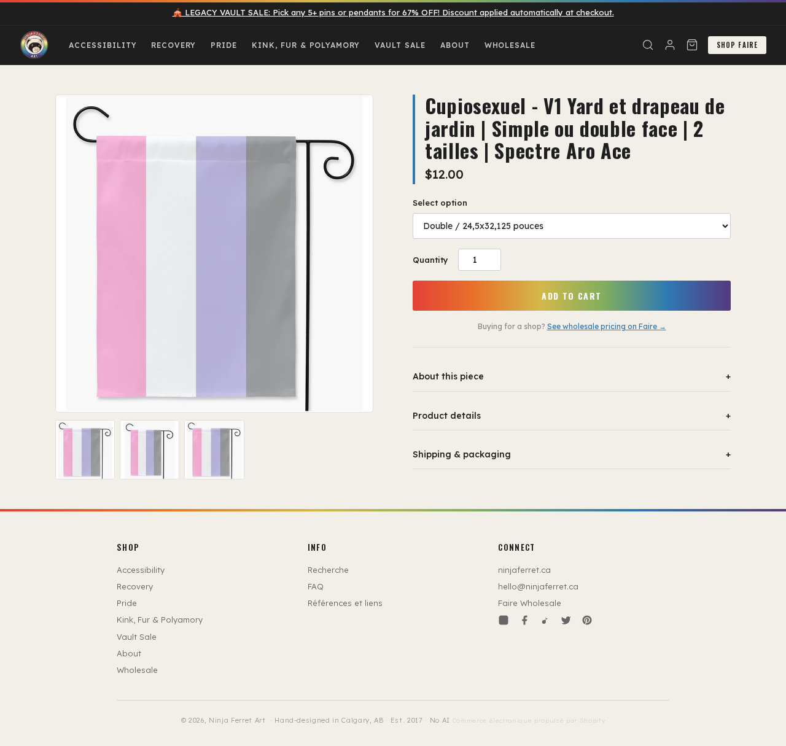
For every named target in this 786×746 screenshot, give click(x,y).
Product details (572, 415)
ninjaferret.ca (524, 570)
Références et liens (345, 603)
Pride (224, 45)
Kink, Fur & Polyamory (306, 45)
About (455, 45)
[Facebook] (524, 620)
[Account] (670, 45)
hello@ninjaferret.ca (538, 586)
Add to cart (571, 295)
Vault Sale (400, 45)
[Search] (648, 45)
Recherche (328, 570)
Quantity (430, 260)
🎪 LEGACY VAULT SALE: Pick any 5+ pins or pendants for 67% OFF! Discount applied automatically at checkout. (393, 12)
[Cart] (692, 45)
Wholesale (510, 45)
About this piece (572, 376)
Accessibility (102, 45)
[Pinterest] (587, 620)
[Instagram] (503, 620)
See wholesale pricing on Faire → (606, 326)
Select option (440, 203)
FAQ (316, 586)
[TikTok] (545, 620)
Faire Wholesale (529, 603)
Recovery (173, 45)
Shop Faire (737, 45)
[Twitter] (566, 620)
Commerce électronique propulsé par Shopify (529, 721)
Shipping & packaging (572, 454)
